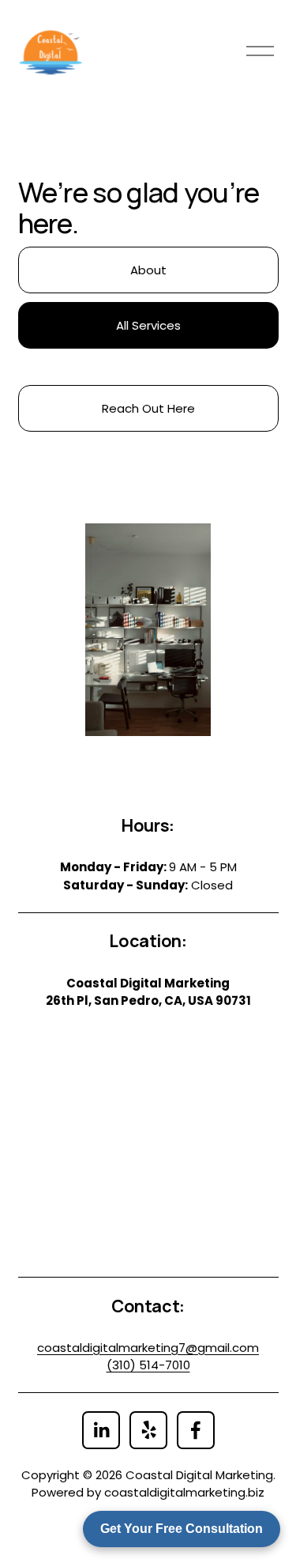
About (148, 270)
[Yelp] (148, 1430)
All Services (148, 325)
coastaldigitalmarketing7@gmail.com (148, 1347)
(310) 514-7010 (148, 1365)
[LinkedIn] (101, 1430)
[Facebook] (196, 1430)
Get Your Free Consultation (181, 1528)
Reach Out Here (148, 408)
